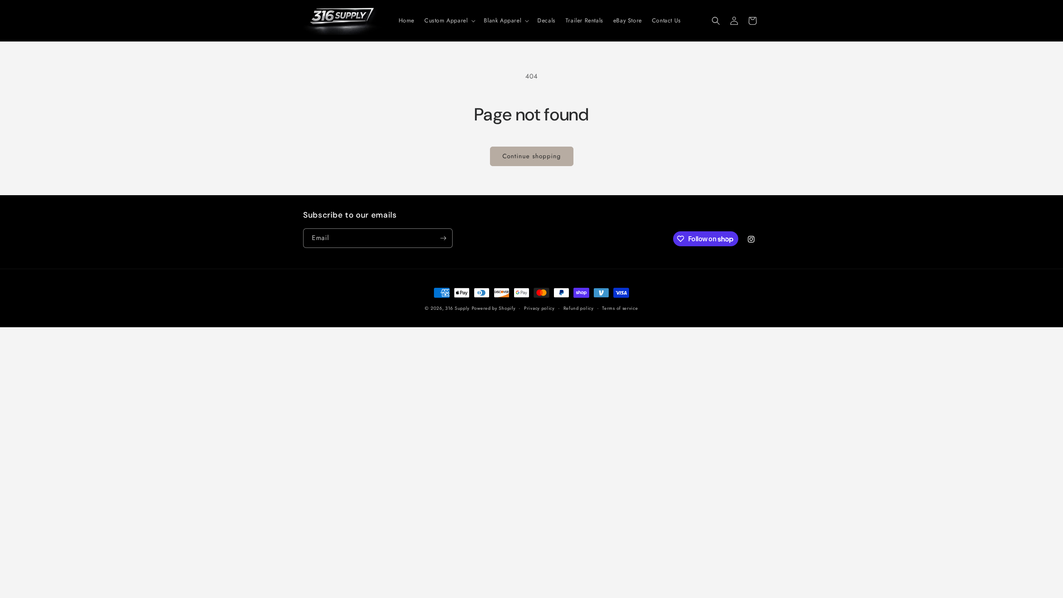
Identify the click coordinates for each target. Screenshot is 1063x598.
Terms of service (620, 308)
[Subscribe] (443, 238)
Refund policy (578, 308)
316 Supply (457, 308)
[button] (449, 20)
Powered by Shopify (494, 308)
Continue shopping (531, 156)
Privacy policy (539, 308)
